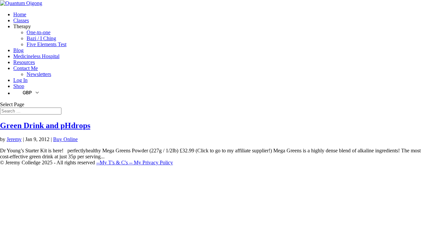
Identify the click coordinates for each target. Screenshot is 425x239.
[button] (26, 92)
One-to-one (38, 32)
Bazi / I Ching (41, 38)
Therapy (22, 26)
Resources (24, 62)
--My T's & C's (112, 162)
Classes (21, 20)
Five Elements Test (46, 44)
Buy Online (65, 139)
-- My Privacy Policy (151, 162)
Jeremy (14, 139)
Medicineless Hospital (36, 56)
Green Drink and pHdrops (45, 125)
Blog (18, 50)
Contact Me (25, 68)
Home (19, 14)
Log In (20, 80)
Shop (18, 86)
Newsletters (39, 74)
